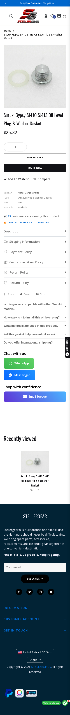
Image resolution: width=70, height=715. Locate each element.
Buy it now (35, 168)
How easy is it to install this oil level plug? (32, 317)
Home (7, 30)
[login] (44, 16)
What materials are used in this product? (31, 325)
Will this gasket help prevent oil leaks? (29, 334)
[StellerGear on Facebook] (19, 592)
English (33, 659)
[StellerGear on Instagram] (40, 592)
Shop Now (40, 3)
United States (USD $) (36, 652)
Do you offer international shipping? (28, 342)
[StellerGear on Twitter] (29, 592)
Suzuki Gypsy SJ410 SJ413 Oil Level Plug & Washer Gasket (35, 480)
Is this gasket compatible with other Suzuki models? (33, 307)
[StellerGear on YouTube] (51, 592)
